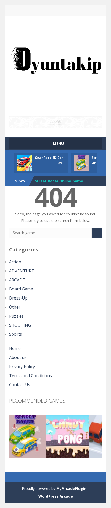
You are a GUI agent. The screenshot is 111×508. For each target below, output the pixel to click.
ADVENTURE (21, 271)
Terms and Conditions (30, 375)
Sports (15, 334)
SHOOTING (20, 325)
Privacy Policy (22, 366)
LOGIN (33, 10)
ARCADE (17, 280)
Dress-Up (18, 298)
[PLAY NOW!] (24, 162)
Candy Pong (46, 182)
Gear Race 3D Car (49, 157)
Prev (16, 438)
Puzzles (16, 316)
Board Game (21, 289)
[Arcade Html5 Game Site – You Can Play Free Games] (55, 65)
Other (14, 307)
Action (15, 262)
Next (95, 438)
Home (15, 348)
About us (18, 357)
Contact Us (19, 384)
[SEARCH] (97, 233)
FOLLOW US (77, 10)
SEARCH (55, 10)
